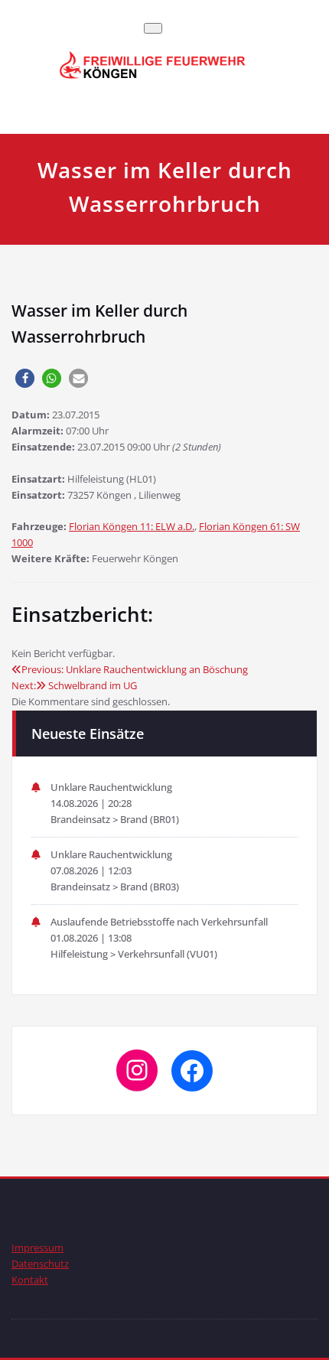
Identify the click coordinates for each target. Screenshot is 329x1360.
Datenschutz (40, 1264)
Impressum (37, 1247)
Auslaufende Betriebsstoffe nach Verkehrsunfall (159, 922)
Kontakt (29, 1280)
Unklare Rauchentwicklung (111, 787)
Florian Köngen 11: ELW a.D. (131, 526)
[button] (24, 378)
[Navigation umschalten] (153, 28)
